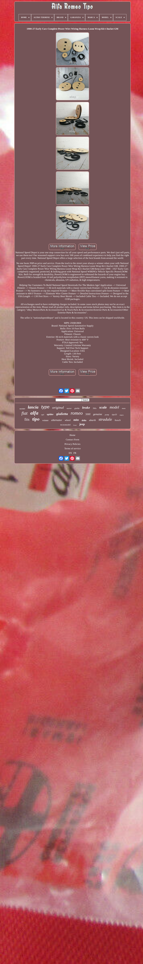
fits (26, 419)
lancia (33, 407)
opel (42, 415)
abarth (92, 420)
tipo (36, 419)
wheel (68, 420)
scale (103, 407)
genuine (97, 414)
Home (72, 435)
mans (124, 408)
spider (50, 414)
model (114, 407)
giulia (76, 408)
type (45, 406)
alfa (34, 413)
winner (45, 420)
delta (84, 420)
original (58, 407)
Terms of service (72, 448)
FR (74, 453)
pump (107, 415)
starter (69, 408)
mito (76, 420)
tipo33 (114, 415)
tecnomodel (65, 425)
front (75, 425)
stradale (105, 419)
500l (87, 414)
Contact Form (72, 439)
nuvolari (22, 409)
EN (70, 453)
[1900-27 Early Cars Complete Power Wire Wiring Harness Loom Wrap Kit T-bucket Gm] (72, 49)
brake (86, 407)
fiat (25, 413)
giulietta (62, 414)
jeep (82, 424)
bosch (118, 420)
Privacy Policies (72, 444)
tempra (122, 415)
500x (94, 408)
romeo (77, 413)
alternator (56, 420)
